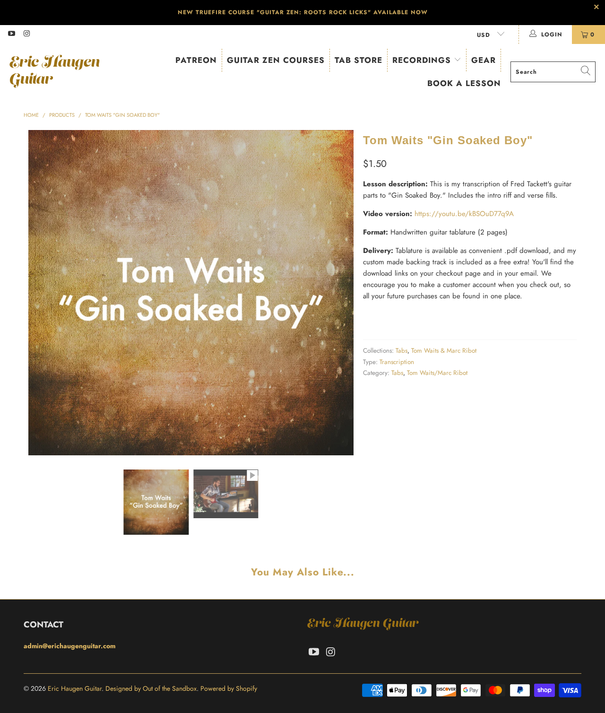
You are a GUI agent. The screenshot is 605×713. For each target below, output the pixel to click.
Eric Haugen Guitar (75, 688)
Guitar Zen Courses (276, 60)
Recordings (423, 60)
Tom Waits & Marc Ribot (443, 350)
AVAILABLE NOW (400, 12)
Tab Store (358, 60)
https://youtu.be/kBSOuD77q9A (464, 214)
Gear (483, 60)
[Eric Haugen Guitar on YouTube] (11, 34)
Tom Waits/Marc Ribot (437, 372)
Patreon (196, 60)
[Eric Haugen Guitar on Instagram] (26, 34)
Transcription (397, 361)
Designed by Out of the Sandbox (151, 688)
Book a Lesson (464, 83)
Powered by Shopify (228, 688)
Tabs (401, 350)
